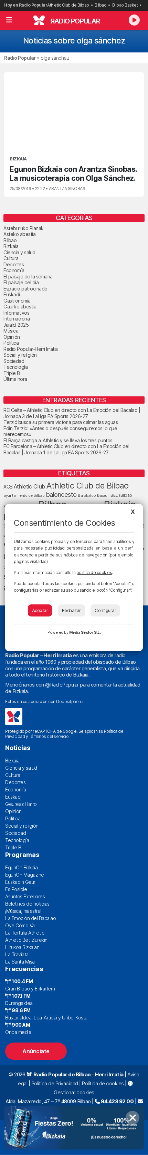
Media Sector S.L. (85, 632)
